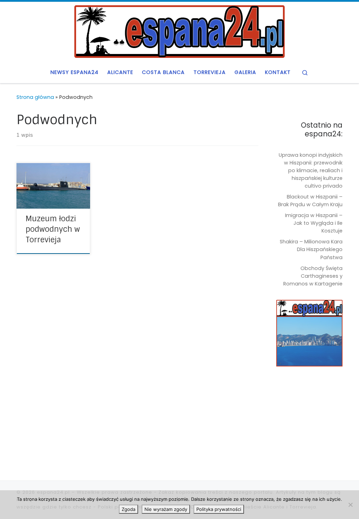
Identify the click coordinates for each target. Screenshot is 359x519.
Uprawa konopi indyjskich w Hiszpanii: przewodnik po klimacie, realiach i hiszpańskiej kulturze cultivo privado (311, 170)
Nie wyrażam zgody (165, 509)
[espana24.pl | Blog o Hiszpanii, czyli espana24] (179, 31)
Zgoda (128, 509)
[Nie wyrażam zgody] (350, 504)
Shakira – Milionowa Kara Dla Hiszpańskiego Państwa (311, 249)
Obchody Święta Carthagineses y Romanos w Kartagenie (313, 276)
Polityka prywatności (218, 509)
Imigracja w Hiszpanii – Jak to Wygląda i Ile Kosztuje (314, 223)
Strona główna (35, 97)
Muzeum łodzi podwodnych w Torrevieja (53, 229)
